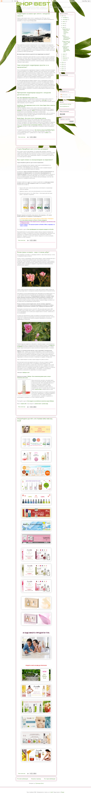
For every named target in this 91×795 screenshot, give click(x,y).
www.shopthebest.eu (64, 106)
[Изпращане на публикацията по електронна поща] (28, 137)
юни (64, 25)
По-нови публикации (22, 778)
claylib (51, 792)
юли (64, 23)
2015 (62, 64)
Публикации (64, 94)
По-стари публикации (49, 778)
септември (65, 19)
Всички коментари (66, 96)
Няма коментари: (22, 137)
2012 (62, 70)
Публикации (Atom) (39, 783)
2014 (62, 66)
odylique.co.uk (26, 372)
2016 (62, 62)
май (64, 27)
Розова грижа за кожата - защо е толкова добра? (33, 252)
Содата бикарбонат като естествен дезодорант (32, 149)
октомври (65, 17)
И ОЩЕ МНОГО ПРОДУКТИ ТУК (36, 633)
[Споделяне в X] (33, 137)
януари (64, 60)
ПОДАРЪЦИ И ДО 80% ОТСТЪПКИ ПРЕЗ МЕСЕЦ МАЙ (66, 49)
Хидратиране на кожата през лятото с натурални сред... (66, 31)
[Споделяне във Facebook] (34, 137)
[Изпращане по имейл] (30, 137)
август (64, 21)
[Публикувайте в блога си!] (31, 137)
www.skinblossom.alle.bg (65, 104)
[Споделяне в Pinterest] (35, 137)
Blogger (62, 792)
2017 (62, 15)
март (64, 56)
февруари (65, 58)
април (64, 54)
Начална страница (36, 778)
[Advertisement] (36, 142)
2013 (62, 68)
